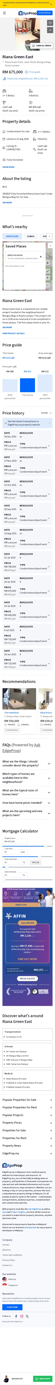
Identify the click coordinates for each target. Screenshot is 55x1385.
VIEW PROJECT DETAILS (13, 333)
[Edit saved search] (50, 30)
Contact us (7, 1265)
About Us (6, 1249)
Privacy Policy (8, 1260)
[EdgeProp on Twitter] (27, 1316)
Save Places (12, 236)
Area (4, 1212)
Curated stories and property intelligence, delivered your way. (26, 4)
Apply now (21, 904)
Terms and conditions (12, 1255)
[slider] (45, 846)
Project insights (17, 1212)
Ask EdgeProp (34, 1209)
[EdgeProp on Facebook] (16, 1316)
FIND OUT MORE (27, 959)
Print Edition (45, 12)
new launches (30, 1227)
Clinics (30, 236)
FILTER (44, 413)
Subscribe (12, 1307)
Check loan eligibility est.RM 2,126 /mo (27, 78)
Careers (5, 1244)
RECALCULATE (27, 978)
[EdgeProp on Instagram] (21, 1316)
